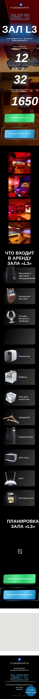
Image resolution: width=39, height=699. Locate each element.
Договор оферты (19, 688)
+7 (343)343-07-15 (19, 7)
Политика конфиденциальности (19, 685)
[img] (20, 16)
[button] (19, 119)
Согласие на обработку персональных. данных (20, 681)
